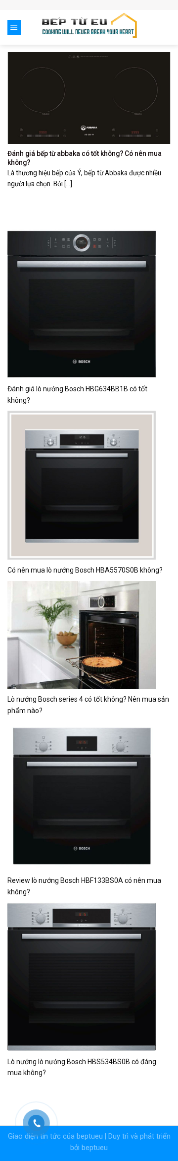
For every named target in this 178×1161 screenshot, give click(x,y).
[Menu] (14, 27)
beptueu (90, 1136)
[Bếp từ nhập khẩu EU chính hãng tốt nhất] (89, 27)
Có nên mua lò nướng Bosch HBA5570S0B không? (85, 570)
